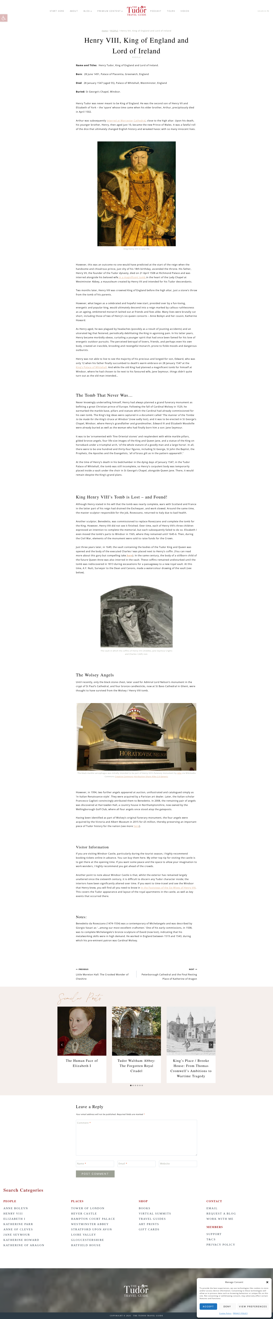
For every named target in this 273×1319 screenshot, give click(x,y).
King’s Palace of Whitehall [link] (91, 367)
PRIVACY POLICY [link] (240, 1313)
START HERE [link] (57, 11)
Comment (84, 1122)
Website (165, 1163)
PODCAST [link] (155, 11)
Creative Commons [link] (124, 776)
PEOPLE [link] (136, 57)
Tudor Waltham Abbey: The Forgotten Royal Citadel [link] (136, 1065)
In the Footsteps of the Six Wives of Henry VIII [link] (168, 887)
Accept (208, 1306)
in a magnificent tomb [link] (132, 277)
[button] (267, 1282)
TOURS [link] (171, 11)
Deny (227, 1306)
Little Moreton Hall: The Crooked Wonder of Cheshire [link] (102, 974)
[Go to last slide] (62, 1044)
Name (81, 1163)
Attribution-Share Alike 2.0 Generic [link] (151, 776)
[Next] (211, 1044)
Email (123, 1163)
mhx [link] (179, 773)
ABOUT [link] (74, 11)
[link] (3, 18)
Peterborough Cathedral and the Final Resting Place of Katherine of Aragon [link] (169, 974)
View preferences (253, 1306)
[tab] (131, 1085)
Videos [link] (185, 11)
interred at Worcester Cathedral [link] (126, 120)
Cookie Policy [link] (225, 1313)
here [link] (129, 555)
